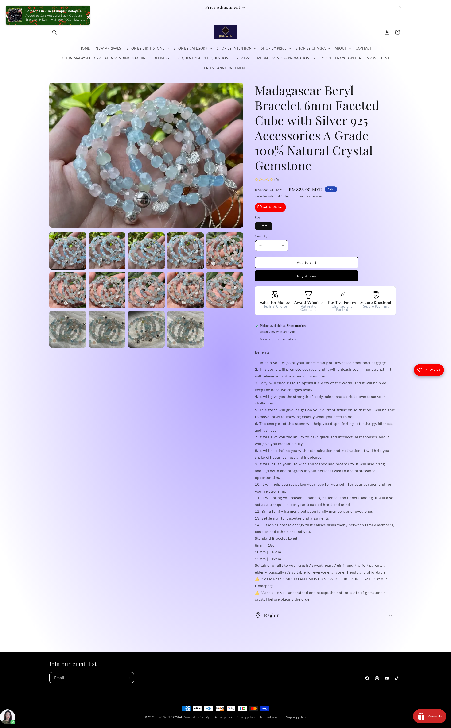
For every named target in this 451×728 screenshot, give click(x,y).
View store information (278, 339)
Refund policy (223, 717)
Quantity (261, 236)
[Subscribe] (128, 677)
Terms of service (270, 717)
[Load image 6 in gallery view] (67, 290)
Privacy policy (246, 717)
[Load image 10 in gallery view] (224, 290)
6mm (264, 226)
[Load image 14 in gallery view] (185, 329)
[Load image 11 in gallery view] (67, 329)
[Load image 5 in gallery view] (224, 250)
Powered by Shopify (196, 717)
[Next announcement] (400, 7)
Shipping (283, 196)
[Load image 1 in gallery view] (67, 250)
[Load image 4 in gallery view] (185, 250)
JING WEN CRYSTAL (169, 717)
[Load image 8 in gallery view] (146, 290)
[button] (54, 32)
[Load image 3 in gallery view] (146, 250)
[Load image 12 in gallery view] (107, 329)
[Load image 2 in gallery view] (107, 250)
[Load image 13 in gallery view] (146, 329)
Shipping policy (296, 717)
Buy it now (306, 276)
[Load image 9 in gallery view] (185, 290)
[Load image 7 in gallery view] (107, 290)
